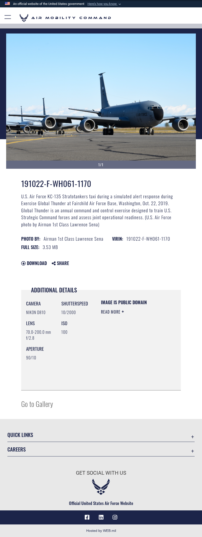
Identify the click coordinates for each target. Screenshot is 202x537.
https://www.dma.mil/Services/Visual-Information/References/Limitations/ (131, 374)
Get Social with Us (101, 473)
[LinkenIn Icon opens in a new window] (101, 517)
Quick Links (20, 434)
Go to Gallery (37, 403)
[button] (104, 3)
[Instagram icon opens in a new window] (114, 517)
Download (36, 263)
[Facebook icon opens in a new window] (87, 517)
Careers (16, 449)
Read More (111, 312)
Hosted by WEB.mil (101, 531)
